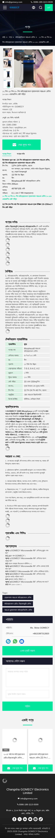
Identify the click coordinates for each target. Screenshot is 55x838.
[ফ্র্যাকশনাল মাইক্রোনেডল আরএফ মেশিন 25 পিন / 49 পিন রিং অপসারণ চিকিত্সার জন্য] (40, 740)
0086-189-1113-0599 (43, 2)
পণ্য (10, 37)
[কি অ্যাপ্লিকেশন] (15, 641)
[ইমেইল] (22, 641)
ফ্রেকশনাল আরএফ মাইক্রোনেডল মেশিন (17, 597)
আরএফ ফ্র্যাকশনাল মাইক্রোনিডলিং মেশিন (18, 610)
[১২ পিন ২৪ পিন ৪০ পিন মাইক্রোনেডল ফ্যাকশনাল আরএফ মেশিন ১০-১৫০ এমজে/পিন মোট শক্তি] (33, 68)
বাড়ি (3, 37)
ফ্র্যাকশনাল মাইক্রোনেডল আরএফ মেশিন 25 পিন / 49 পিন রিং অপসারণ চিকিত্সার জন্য (40, 756)
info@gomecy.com (13, 2)
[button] (8, 87)
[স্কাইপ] (8, 641)
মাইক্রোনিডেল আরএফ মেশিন (25, 37)
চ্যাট (48, 7)
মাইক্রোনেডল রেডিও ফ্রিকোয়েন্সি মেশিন (17, 604)
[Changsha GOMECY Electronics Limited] (14, 7)
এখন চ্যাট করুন (27, 650)
